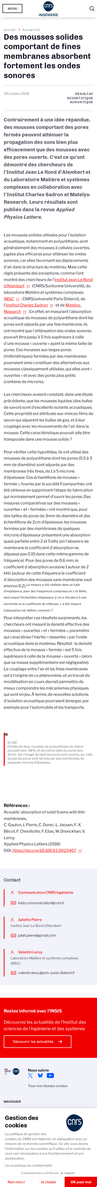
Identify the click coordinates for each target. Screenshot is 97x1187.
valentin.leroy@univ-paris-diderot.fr (46, 973)
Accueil (10, 30)
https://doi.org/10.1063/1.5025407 (44, 850)
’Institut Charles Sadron (26, 305)
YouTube (50, 1075)
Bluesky (40, 1075)
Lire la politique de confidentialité (28, 1165)
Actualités (31, 30)
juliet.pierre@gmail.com (37, 935)
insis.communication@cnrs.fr (41, 903)
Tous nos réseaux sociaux (48, 1086)
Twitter (30, 1075)
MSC (9, 299)
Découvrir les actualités (33, 1041)
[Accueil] (48, 8)
